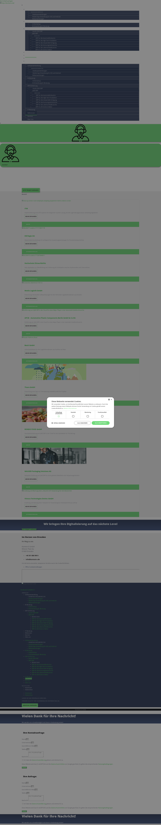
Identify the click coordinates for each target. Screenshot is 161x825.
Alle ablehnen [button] (82, 423)
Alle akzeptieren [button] (100, 423)
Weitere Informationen (70, 408)
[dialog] (80, 412)
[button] (58, 423)
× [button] (111, 399)
